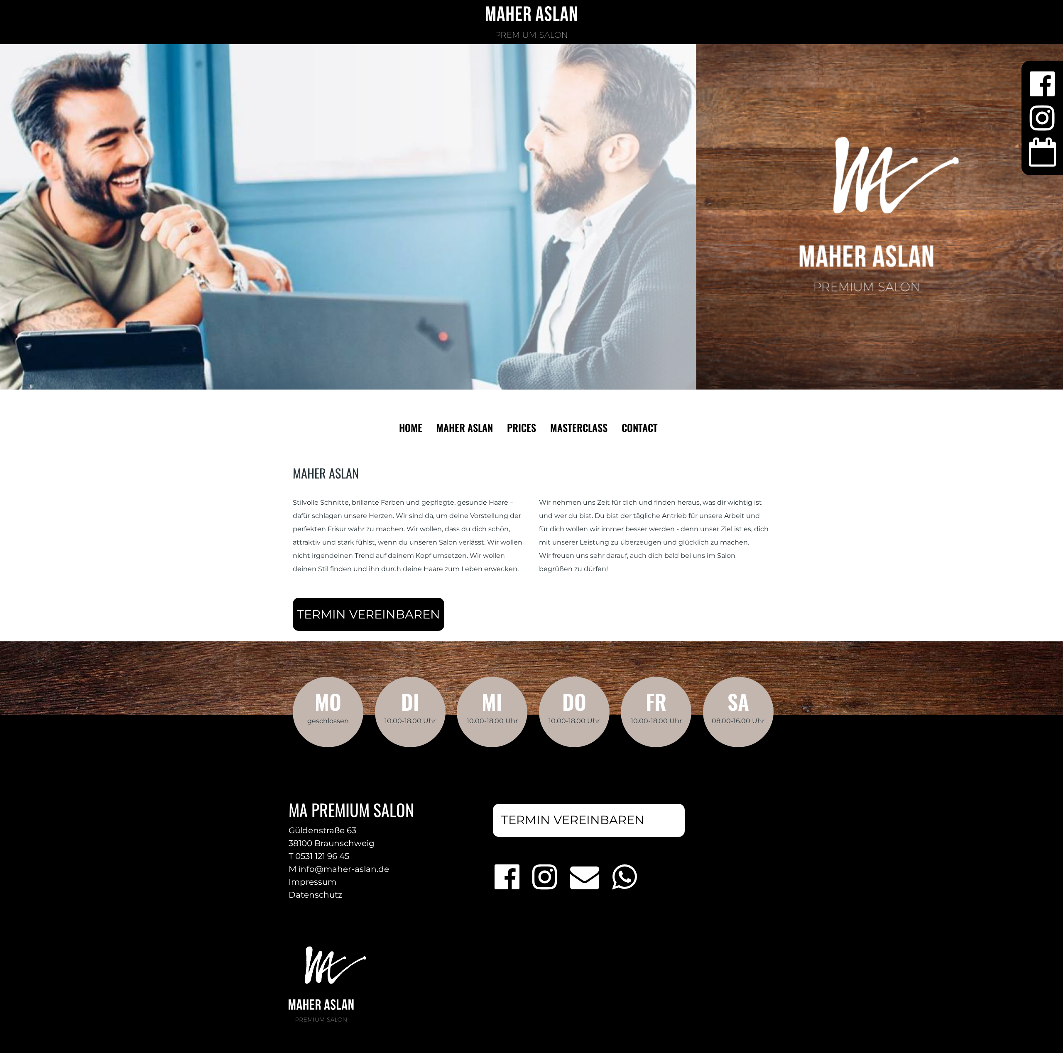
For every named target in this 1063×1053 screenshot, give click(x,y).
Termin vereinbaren (368, 614)
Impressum (312, 882)
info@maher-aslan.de (344, 869)
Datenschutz (315, 895)
